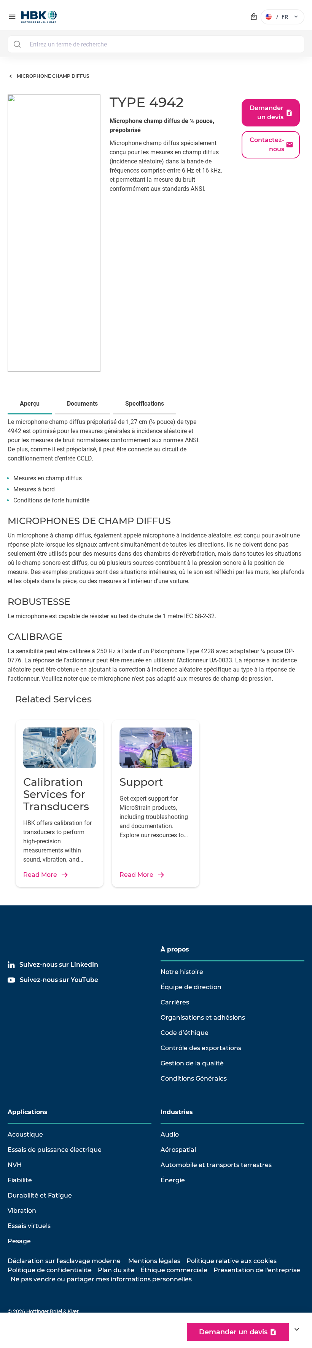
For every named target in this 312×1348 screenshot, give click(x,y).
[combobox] (156, 44)
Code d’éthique (185, 1032)
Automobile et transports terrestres (216, 1165)
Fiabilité (20, 1180)
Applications (28, 1112)
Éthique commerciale (173, 1270)
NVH (15, 1165)
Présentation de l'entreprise (256, 1270)
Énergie (173, 1180)
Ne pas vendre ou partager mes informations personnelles (101, 1279)
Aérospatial (178, 1149)
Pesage (19, 1241)
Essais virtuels (29, 1226)
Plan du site (116, 1270)
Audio (170, 1134)
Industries (177, 1112)
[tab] (31, 404)
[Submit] (17, 44)
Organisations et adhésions (203, 1017)
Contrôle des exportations (201, 1048)
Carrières (175, 1002)
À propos (175, 949)
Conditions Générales (194, 1078)
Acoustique (25, 1134)
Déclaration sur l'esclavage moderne (64, 1261)
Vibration (22, 1210)
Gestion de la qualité (192, 1063)
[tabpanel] (156, 466)
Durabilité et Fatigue (40, 1195)
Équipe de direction (191, 987)
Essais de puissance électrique (55, 1149)
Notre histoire (182, 971)
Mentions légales (154, 1261)
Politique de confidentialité (50, 1270)
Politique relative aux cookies (231, 1261)
